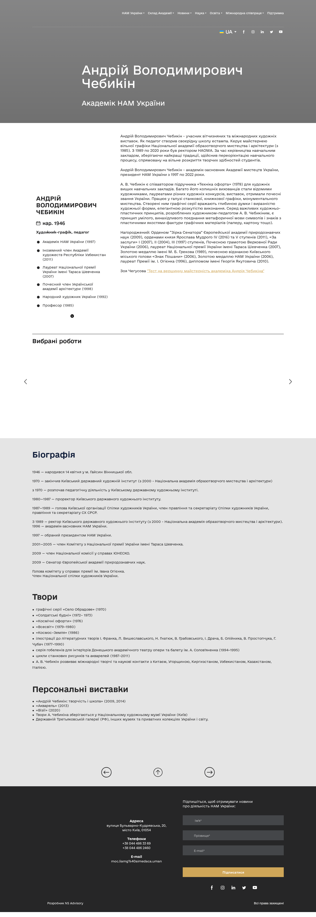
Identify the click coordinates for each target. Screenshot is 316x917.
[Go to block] (158, 772)
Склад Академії (160, 13)
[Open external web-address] (37, 903)
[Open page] (106, 772)
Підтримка (275, 13)
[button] (244, 32)
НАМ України (132, 13)
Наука (199, 13)
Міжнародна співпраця (244, 13)
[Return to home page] (54, 13)
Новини (183, 13)
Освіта (215, 13)
